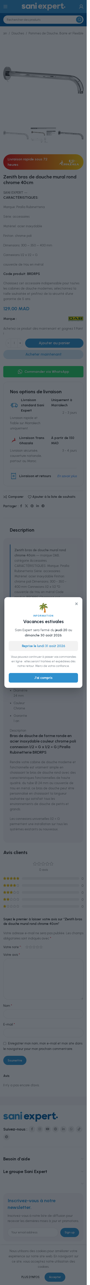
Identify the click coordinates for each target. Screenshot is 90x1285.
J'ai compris (43, 678)
